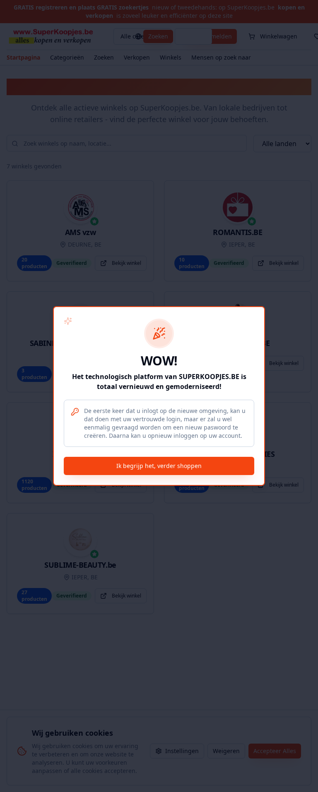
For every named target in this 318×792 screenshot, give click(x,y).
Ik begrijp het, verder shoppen (159, 466)
